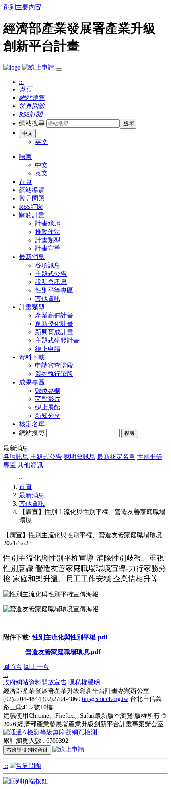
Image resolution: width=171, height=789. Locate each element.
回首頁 (12, 666)
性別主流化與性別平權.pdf (69, 637)
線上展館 (47, 407)
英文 (41, 141)
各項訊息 (47, 265)
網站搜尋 (32, 123)
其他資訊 (47, 298)
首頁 (25, 181)
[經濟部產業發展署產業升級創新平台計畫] (12, 67)
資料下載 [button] (32, 357)
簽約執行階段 (54, 373)
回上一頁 (36, 666)
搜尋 (129, 433)
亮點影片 (47, 398)
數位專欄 (47, 390)
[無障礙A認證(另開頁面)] (50, 732)
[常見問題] (25, 765)
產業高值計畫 (54, 315)
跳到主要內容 (22, 7)
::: (21, 81)
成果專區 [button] (32, 382)
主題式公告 (51, 273)
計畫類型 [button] (32, 307)
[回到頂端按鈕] (25, 781)
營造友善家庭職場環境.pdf (63, 652)
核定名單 (32, 424)
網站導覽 (32, 190)
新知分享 (47, 415)
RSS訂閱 (31, 206)
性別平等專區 (54, 290)
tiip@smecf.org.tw (105, 698)
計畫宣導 (47, 248)
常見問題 (32, 198)
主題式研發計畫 (57, 340)
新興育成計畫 (54, 332)
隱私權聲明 (84, 682)
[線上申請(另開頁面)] (39, 67)
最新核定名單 (116, 456)
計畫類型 (47, 240)
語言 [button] (25, 156)
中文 (27, 133)
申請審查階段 (54, 365)
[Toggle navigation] (59, 69)
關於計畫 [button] (32, 215)
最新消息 (32, 495)
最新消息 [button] (32, 256)
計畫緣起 (47, 223)
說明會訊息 (51, 282)
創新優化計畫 (54, 323)
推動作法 (47, 231)
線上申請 (47, 348)
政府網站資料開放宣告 (35, 682)
